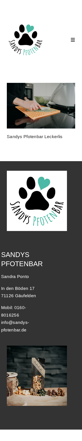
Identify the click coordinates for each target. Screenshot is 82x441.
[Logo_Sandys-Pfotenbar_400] (25, 23)
